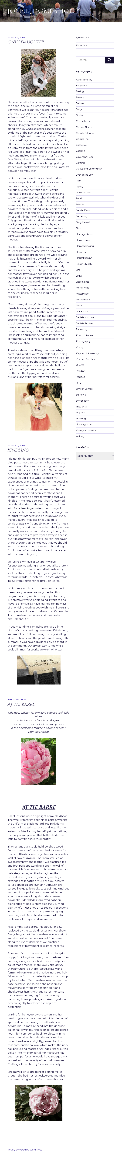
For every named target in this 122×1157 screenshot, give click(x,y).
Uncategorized (84, 424)
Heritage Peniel (84, 234)
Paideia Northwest (86, 317)
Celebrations (83, 121)
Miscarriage (82, 293)
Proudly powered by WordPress (24, 1149)
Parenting (81, 329)
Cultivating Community (89, 168)
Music (79, 305)
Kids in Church (84, 264)
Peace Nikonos (84, 335)
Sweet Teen (82, 400)
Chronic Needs (84, 127)
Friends (80, 204)
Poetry (80, 347)
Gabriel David (83, 210)
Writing (80, 436)
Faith (78, 180)
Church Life (82, 139)
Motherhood (83, 299)
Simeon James (84, 388)
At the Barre (21, 704)
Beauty (80, 97)
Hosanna (81, 252)
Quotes (80, 365)
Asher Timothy (84, 79)
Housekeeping (84, 258)
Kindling (18, 450)
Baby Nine (82, 85)
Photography (83, 341)
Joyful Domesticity (44, 11)
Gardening (82, 216)
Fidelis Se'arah (83, 192)
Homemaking (84, 240)
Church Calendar (85, 133)
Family (79, 186)
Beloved (80, 103)
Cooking (80, 150)
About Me (81, 45)
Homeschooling (85, 246)
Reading (80, 371)
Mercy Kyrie (82, 287)
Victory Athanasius (86, 430)
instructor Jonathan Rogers (41, 720)
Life (78, 269)
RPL (78, 382)
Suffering (81, 394)
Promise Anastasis (86, 359)
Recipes (80, 376)
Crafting (80, 162)
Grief (78, 228)
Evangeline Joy (84, 174)
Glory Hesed (83, 222)
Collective (81, 145)
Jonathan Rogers (25, 508)
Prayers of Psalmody (87, 353)
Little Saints (82, 281)
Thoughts (81, 406)
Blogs (79, 109)
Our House (82, 311)
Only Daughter (25, 42)
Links (79, 275)
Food (79, 198)
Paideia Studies (84, 323)
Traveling (81, 418)
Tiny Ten (80, 412)
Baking (80, 91)
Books (79, 115)
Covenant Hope (85, 157)
